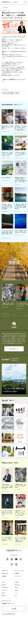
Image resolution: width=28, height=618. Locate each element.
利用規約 (17, 573)
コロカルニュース (5, 10)
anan (3, 582)
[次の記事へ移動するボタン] (7, 314)
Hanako (3, 595)
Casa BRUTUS (5, 587)
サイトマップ (18, 576)
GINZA (3, 593)
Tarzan (16, 587)
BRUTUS (4, 585)
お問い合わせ (5, 573)
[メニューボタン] (25, 2)
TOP (2, 7)
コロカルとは (5, 570)
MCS (16, 595)
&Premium (17, 585)
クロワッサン (5, 590)
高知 (17, 93)
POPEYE (16, 582)
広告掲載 (4, 576)
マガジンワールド (6, 601)
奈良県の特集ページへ (14, 348)
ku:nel (16, 590)
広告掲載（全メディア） (8, 603)
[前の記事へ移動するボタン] (3, 314)
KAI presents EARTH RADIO (16, 68)
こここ (16, 593)
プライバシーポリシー (20, 570)
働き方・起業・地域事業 (8, 93)
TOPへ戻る (14, 608)
